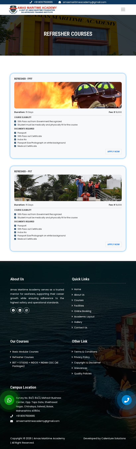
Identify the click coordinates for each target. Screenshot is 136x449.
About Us (79, 294)
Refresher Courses (23, 357)
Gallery (78, 322)
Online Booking (82, 311)
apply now (113, 151)
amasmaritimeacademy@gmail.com (84, 2)
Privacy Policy (82, 357)
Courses (79, 300)
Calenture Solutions (113, 438)
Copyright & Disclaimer (87, 362)
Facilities (79, 305)
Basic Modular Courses (25, 351)
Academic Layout (84, 316)
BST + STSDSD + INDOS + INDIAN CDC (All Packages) (35, 364)
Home (77, 289)
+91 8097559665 (43, 2)
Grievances (80, 368)
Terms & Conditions (85, 351)
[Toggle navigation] (123, 9)
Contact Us (80, 327)
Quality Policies (83, 373)
